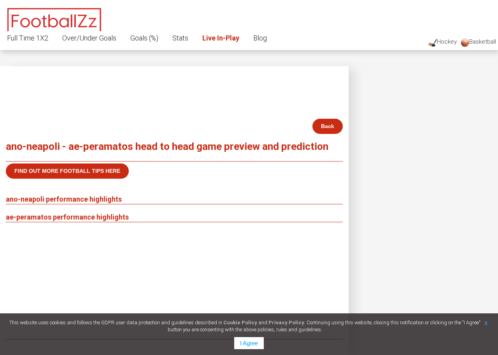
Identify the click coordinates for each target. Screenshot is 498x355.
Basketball (482, 41)
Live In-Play (220, 38)
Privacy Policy (286, 322)
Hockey (447, 41)
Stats (180, 38)
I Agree (249, 343)
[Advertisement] (174, 280)
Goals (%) (144, 38)
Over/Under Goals (89, 38)
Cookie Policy (240, 322)
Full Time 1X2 (27, 38)
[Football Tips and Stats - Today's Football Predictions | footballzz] (54, 18)
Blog (260, 38)
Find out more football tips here (67, 171)
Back (327, 126)
